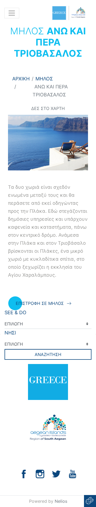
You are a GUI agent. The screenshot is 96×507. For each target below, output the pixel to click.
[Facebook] (23, 473)
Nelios (61, 501)
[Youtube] (72, 473)
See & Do (15, 312)
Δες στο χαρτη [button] (48, 108)
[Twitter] (56, 473)
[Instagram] (40, 473)
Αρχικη (21, 78)
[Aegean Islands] (68, 13)
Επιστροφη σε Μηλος (40, 303)
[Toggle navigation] (11, 13)
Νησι (10, 333)
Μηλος (44, 78)
